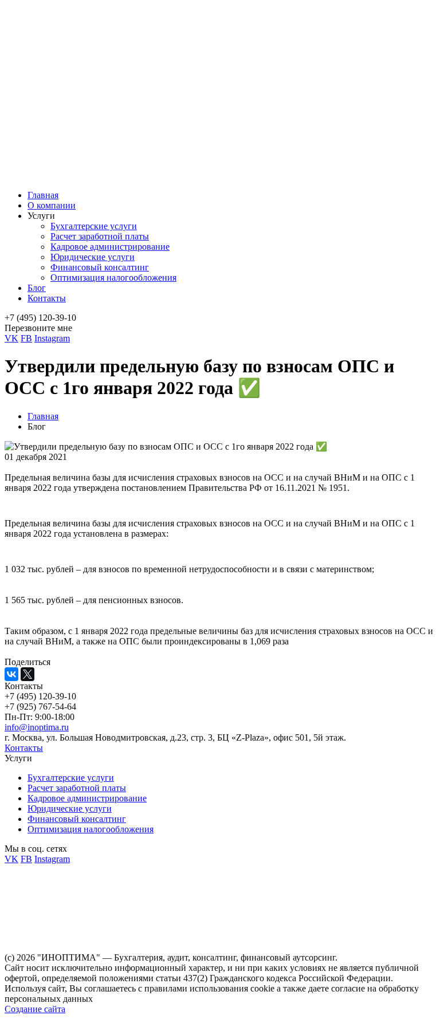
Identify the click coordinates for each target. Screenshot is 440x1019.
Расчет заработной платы (99, 236)
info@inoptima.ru (37, 727)
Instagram (52, 338)
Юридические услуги (92, 257)
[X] (27, 674)
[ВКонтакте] (11, 674)
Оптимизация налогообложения (113, 277)
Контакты (47, 298)
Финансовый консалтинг (99, 267)
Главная (43, 195)
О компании (52, 205)
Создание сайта (35, 1009)
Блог (37, 288)
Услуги (41, 216)
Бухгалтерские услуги (93, 226)
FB (26, 338)
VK (11, 338)
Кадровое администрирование (110, 246)
